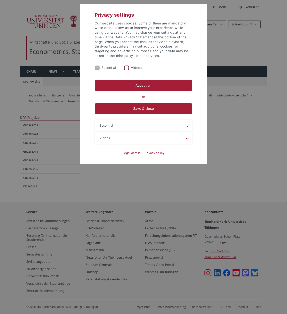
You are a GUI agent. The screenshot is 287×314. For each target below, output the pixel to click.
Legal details (132, 153)
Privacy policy (154, 153)
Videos (136, 68)
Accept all (143, 85)
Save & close (143, 109)
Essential (109, 68)
